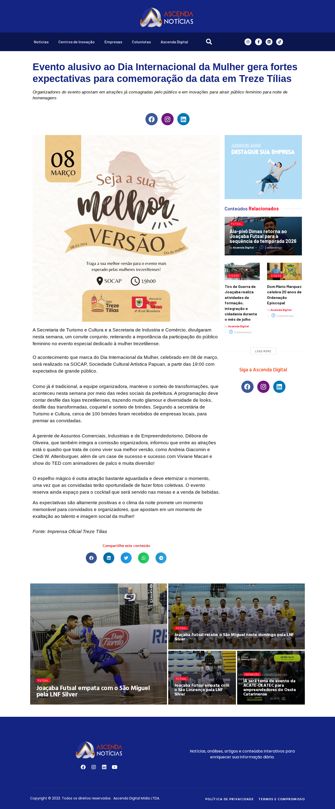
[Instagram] (248, 41)
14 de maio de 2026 (260, 702)
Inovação (252, 674)
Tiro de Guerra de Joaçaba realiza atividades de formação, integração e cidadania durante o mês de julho (241, 302)
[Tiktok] (279, 41)
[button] (91, 557)
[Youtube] (114, 767)
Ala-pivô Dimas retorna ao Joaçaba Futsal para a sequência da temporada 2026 (263, 236)
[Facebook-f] (258, 41)
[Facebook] (151, 119)
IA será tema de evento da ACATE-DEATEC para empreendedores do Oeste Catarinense (269, 687)
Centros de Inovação (76, 41)
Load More (263, 351)
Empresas (113, 41)
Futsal (236, 223)
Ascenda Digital (174, 41)
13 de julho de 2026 (83, 702)
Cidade (234, 275)
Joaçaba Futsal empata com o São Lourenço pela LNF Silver (201, 689)
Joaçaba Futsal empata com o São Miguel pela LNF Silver (93, 691)
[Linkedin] (269, 41)
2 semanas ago (273, 247)
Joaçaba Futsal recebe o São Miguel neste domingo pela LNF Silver (234, 636)
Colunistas (141, 41)
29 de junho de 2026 (192, 702)
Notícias (41, 41)
